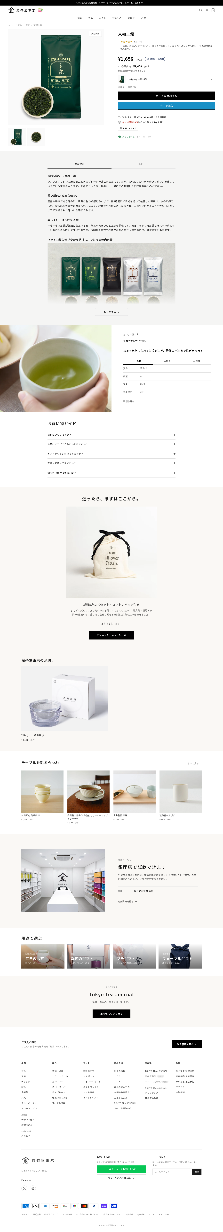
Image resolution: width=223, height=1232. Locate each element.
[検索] (201, 10)
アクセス (180, 1086)
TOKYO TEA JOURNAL (125, 1103)
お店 (143, 18)
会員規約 (141, 1214)
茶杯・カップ (59, 1081)
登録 (197, 1172)
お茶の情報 (119, 1070)
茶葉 (79, 18)
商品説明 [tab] (79, 164)
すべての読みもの (123, 1108)
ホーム (11, 25)
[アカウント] (207, 10)
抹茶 (23, 1097)
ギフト (102, 18)
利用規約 (129, 1214)
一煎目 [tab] (138, 360)
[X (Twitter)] (24, 1188)
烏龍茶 (24, 1092)
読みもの (116, 18)
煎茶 (28, 25)
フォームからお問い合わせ (121, 1178)
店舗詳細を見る (127, 901)
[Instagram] (33, 1188)
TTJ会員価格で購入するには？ (132, 71)
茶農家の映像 (151, 1098)
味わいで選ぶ (28, 1119)
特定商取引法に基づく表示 (88, 1214)
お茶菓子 (25, 1136)
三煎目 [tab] (196, 360)
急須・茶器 (57, 1070)
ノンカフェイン (29, 1108)
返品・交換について (113, 1214)
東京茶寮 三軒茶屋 (185, 1076)
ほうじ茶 (25, 1081)
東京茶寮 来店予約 (185, 1081)
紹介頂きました (51, 1214)
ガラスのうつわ (60, 1076)
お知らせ (25, 1214)
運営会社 (37, 1214)
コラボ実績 (67, 1214)
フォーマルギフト (92, 1081)
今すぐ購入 (166, 105)
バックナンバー (152, 1092)
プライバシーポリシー (158, 1214)
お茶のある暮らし (123, 1092)
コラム (117, 1076)
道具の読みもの (122, 1086)
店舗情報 (180, 1092)
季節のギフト (90, 1070)
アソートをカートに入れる (111, 635)
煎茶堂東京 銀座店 (185, 1070)
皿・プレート (59, 1092)
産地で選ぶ (26, 1124)
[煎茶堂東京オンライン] (21, 10)
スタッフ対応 (128, 137)
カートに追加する (166, 95)
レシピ (117, 1081)
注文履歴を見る (185, 1044)
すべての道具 (58, 1103)
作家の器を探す (60, 1097)
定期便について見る (111, 1013)
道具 (90, 18)
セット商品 (88, 1092)
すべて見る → (195, 763)
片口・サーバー (60, 1086)
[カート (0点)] (213, 10)
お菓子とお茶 (120, 1097)
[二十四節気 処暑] (40, 10)
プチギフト (88, 1076)
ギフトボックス (91, 1086)
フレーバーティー (30, 1103)
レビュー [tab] (143, 164)
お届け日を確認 (129, 128)
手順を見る (128, 401)
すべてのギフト (90, 1097)
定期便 (131, 18)
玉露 (23, 1076)
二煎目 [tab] (167, 360)
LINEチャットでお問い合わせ (121, 1169)
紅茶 (23, 1086)
